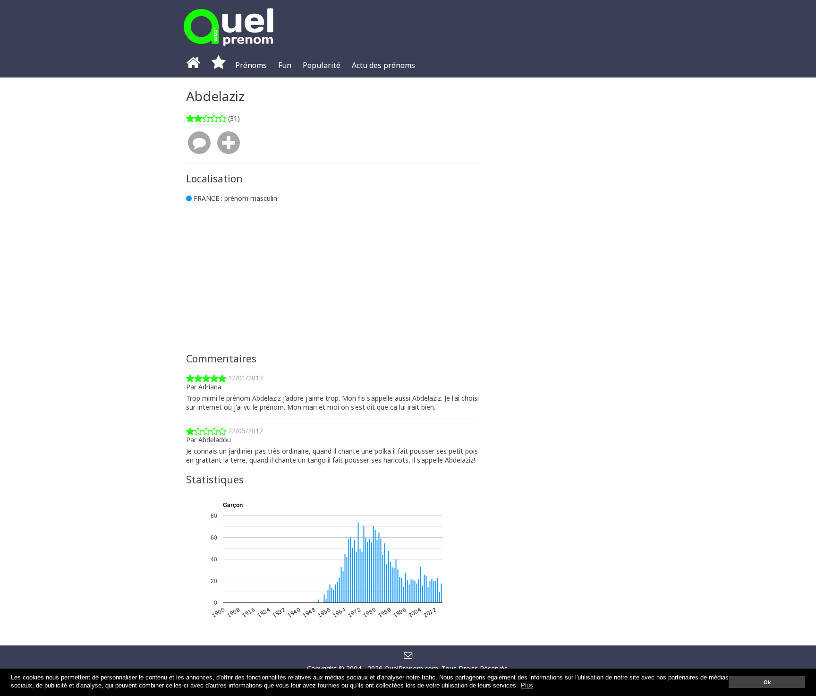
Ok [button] (767, 682)
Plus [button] (527, 685)
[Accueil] (193, 65)
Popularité (321, 65)
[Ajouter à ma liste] (228, 143)
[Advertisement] (332, 278)
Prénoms (251, 65)
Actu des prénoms (383, 65)
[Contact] (408, 654)
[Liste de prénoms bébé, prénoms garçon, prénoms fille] (228, 48)
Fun (284, 65)
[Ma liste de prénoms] (219, 65)
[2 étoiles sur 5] (206, 118)
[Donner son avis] (199, 143)
